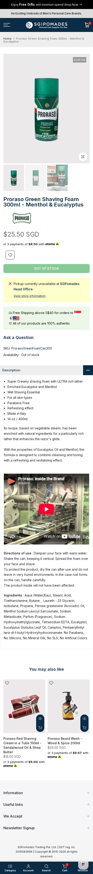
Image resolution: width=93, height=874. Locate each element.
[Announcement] (46, 4)
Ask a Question (18, 337)
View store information (30, 296)
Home (7, 38)
